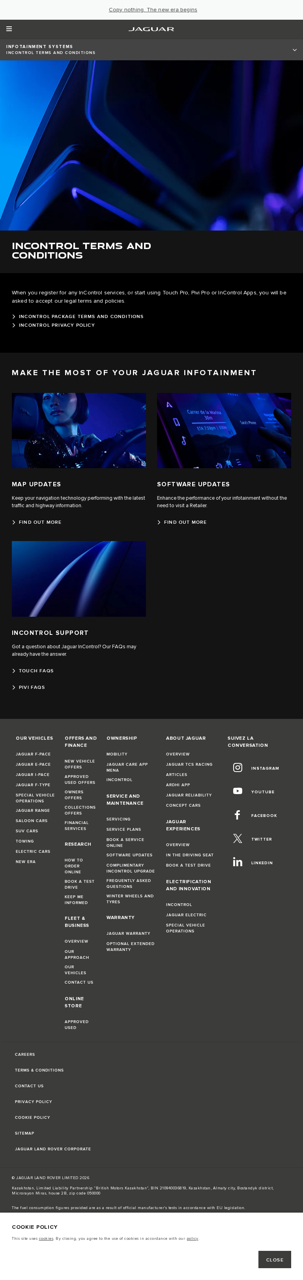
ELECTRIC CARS (33, 851)
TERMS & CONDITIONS (39, 1070)
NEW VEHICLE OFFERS (80, 764)
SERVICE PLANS (124, 829)
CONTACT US (79, 982)
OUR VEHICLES (75, 970)
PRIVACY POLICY (33, 1102)
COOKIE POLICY (32, 1117)
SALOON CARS (32, 821)
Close (275, 1260)
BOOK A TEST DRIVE (80, 884)
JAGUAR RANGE (33, 810)
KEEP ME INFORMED (76, 900)
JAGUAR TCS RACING (189, 764)
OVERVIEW (76, 941)
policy (192, 1238)
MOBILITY (117, 754)
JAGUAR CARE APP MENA (127, 767)
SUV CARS (27, 831)
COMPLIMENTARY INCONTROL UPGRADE (131, 868)
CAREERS (25, 1054)
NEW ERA (26, 862)
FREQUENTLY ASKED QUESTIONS (129, 883)
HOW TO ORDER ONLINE (74, 866)
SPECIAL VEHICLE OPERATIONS (35, 798)
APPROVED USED (77, 1025)
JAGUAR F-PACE (33, 754)
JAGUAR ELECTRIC (186, 915)
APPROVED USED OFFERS (80, 779)
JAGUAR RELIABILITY (189, 795)
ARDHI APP (178, 785)
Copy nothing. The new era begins (153, 10)
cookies (46, 1238)
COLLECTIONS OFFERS (80, 810)
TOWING (25, 841)
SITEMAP (24, 1133)
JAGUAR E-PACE (33, 764)
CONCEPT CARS (183, 805)
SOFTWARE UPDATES (130, 855)
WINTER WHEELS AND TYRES (130, 899)
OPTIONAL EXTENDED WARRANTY (131, 946)
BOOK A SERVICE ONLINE (125, 842)
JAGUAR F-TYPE (33, 785)
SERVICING (119, 819)
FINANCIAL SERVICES (77, 825)
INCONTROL (120, 780)
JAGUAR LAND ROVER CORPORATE (53, 1149)
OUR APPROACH (77, 954)
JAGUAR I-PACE (33, 774)
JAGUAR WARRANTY (128, 933)
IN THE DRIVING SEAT (190, 855)
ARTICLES (176, 774)
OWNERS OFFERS (74, 795)
